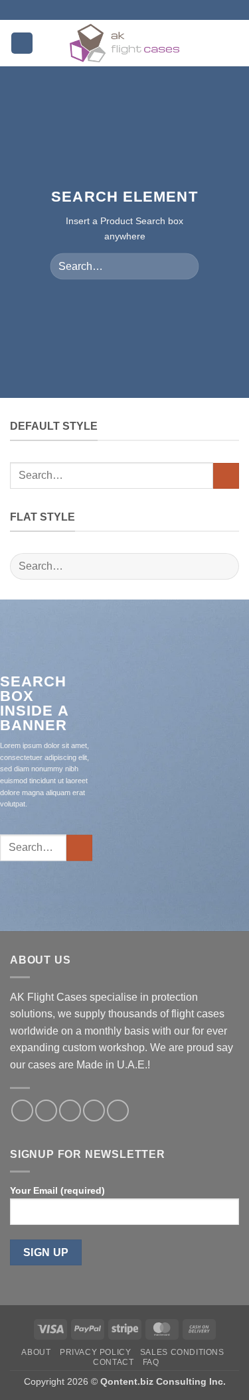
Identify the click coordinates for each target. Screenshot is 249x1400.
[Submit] (184, 266)
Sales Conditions (182, 1352)
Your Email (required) (57, 1190)
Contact (113, 1362)
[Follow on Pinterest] (118, 1110)
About (35, 1352)
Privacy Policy (95, 1352)
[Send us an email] (94, 1110)
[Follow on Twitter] (70, 1110)
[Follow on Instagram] (46, 1110)
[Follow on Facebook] (22, 1110)
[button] (22, 43)
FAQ (151, 1362)
